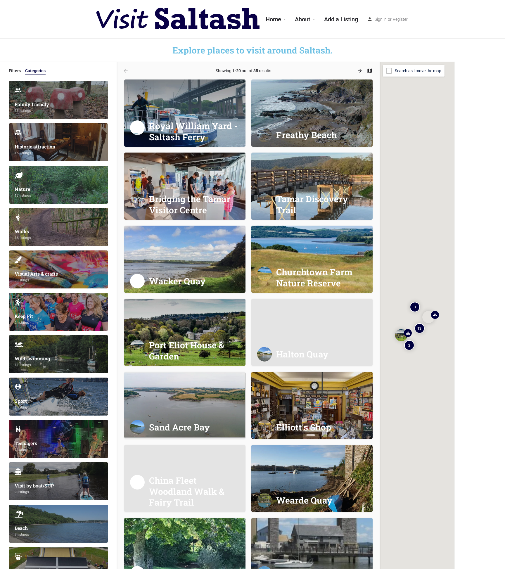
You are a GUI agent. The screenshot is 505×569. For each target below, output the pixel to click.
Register (400, 19)
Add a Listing (341, 19)
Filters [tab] (15, 70)
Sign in (381, 19)
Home (273, 19)
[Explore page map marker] (401, 335)
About (302, 19)
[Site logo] (178, 19)
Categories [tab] (35, 70)
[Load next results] (360, 71)
